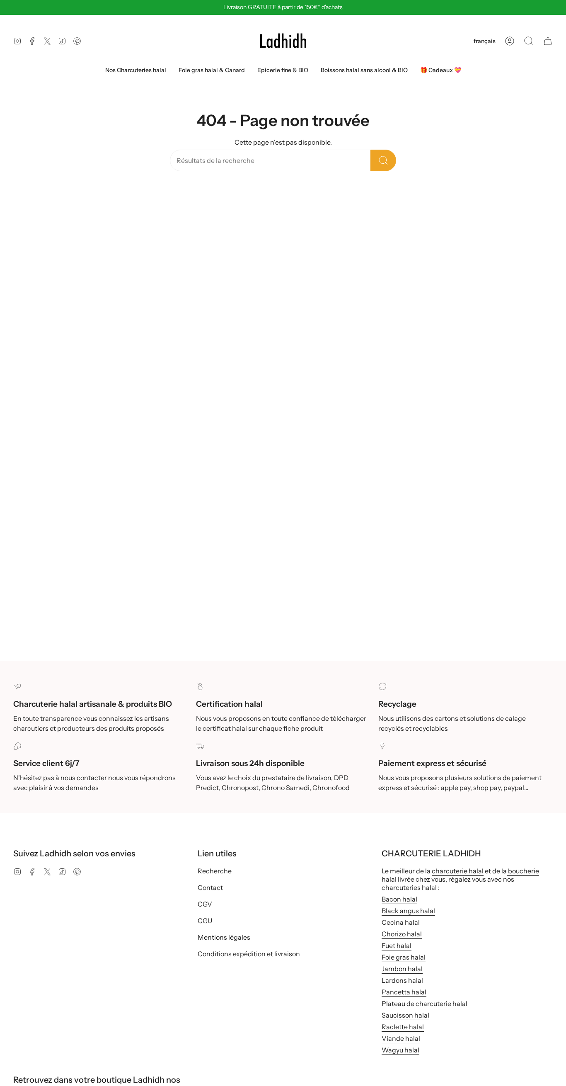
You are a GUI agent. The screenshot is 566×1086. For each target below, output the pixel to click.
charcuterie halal (458, 871)
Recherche (215, 871)
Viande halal (401, 1038)
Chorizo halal (402, 934)
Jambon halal (402, 969)
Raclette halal (403, 1027)
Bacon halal (399, 899)
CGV (205, 904)
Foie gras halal (404, 957)
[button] (528, 41)
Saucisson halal (405, 1015)
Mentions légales (224, 937)
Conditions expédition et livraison (249, 954)
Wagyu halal (400, 1050)
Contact (210, 887)
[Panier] (547, 41)
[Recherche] (383, 160)
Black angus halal (408, 911)
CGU (205, 920)
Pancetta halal (404, 992)
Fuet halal (396, 945)
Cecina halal (401, 922)
